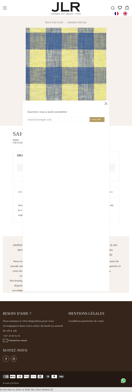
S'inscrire (95, 119)
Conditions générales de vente (86, 321)
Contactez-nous (17, 340)
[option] (126, 13)
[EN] (126, 13)
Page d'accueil (54, 22)
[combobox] (117, 13)
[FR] (117, 13)
